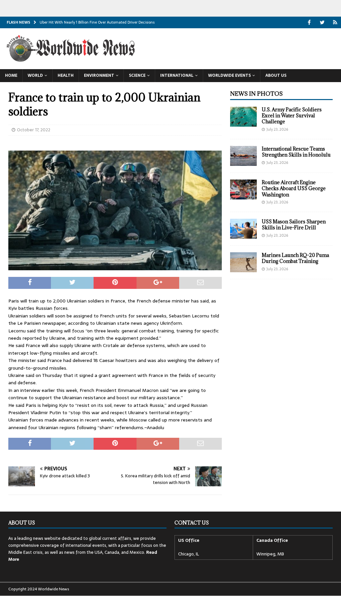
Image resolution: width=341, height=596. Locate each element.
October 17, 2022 (33, 129)
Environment (99, 75)
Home (11, 75)
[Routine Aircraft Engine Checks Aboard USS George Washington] (243, 189)
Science (137, 75)
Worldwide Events (229, 75)
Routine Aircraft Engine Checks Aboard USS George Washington (294, 188)
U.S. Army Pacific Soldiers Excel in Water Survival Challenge (292, 115)
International (176, 75)
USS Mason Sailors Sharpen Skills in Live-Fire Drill (294, 224)
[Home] (335, 22)
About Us (275, 75)
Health (66, 75)
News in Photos (256, 93)
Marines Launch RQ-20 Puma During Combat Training (295, 258)
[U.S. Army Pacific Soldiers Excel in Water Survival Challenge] (243, 117)
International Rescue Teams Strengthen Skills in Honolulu (296, 152)
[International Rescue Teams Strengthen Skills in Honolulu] (243, 156)
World (35, 75)
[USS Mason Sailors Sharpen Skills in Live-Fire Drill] (243, 229)
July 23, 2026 (277, 129)
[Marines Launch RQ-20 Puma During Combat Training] (243, 262)
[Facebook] (309, 22)
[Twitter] (322, 22)
